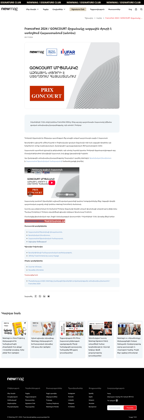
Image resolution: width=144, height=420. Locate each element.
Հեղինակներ (11, 403)
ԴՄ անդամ (111, 400)
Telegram (71, 403)
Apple (91, 397)
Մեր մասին (11, 393)
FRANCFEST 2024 (34, 221)
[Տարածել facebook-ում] (35, 296)
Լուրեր (99, 18)
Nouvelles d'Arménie (36, 270)
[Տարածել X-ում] (40, 296)
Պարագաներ (30, 407)
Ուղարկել (130, 408)
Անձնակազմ (11, 400)
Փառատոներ (114, 9)
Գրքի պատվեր (51, 393)
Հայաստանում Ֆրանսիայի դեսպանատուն (45, 232)
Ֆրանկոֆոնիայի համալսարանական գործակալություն (50, 252)
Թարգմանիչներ (13, 407)
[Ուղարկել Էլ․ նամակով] (48, 296)
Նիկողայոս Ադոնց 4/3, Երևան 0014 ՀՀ (120, 397)
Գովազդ (49, 400)
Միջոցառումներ (51, 397)
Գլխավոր (89, 18)
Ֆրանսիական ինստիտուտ (100, 158)
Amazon (91, 400)
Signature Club (78, 9)
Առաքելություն (12, 397)
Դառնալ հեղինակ (52, 403)
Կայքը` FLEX (133, 417)
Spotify (91, 393)
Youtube (71, 397)
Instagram (71, 393)
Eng (130, 9)
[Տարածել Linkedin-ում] (44, 296)
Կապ (109, 393)
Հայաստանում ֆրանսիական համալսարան (43, 161)
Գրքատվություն (97, 9)
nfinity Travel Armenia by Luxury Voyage (44, 256)
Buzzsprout (92, 407)
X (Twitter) (71, 407)
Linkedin (71, 400)
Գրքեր (46, 9)
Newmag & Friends (52, 407)
